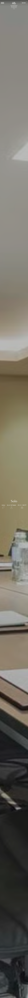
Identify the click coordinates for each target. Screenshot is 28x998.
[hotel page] (14, 3)
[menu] (2, 3)
